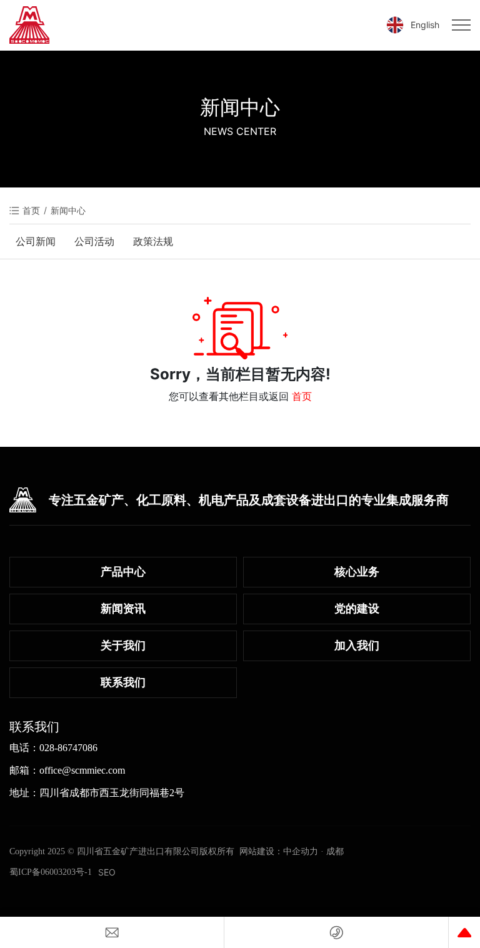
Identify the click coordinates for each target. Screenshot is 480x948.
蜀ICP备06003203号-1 (50, 872)
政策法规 (153, 241)
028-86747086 (68, 747)
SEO (107, 872)
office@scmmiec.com (82, 770)
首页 (302, 396)
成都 (335, 851)
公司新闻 (36, 241)
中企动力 (300, 851)
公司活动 (94, 241)
